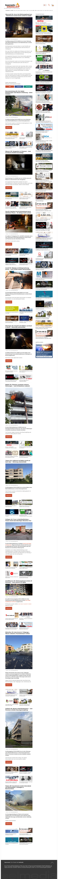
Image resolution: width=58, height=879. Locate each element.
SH (38, 10)
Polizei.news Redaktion (14, 117)
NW (33, 10)
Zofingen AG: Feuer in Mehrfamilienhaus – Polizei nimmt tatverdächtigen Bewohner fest (18, 520)
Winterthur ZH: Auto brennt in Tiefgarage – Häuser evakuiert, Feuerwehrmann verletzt (17, 633)
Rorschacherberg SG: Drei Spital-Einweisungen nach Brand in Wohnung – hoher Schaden (18, 93)
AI (17, 10)
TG (43, 10)
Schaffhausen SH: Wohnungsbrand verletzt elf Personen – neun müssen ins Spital (18, 581)
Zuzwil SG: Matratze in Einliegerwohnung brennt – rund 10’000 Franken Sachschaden (17, 268)
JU (29, 10)
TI (44, 10)
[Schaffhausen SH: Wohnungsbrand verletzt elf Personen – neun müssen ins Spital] (18, 589)
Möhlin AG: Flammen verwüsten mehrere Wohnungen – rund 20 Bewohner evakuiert (17, 385)
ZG (51, 10)
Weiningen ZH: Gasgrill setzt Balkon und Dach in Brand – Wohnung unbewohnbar (18, 326)
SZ (41, 10)
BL (20, 10)
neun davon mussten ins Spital (24, 603)
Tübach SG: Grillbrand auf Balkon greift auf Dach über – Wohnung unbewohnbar (17, 461)
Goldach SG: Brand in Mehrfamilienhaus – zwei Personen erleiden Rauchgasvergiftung (18, 709)
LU (30, 10)
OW (35, 10)
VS (48, 10)
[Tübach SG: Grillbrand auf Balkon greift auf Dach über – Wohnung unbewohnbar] (18, 474)
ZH (50, 10)
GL (26, 10)
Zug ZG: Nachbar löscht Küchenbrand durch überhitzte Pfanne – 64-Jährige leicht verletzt (18, 212)
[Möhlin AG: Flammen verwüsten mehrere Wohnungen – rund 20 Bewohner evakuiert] (18, 406)
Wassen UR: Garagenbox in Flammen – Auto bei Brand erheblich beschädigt (18, 152)
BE (18, 10)
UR (45, 10)
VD (47, 10)
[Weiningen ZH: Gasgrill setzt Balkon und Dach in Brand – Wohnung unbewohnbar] (18, 339)
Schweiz (11, 10)
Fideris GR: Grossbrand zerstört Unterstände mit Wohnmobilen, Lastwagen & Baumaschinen (18, 787)
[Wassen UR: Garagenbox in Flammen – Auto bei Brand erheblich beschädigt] (18, 164)
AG (14, 10)
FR (23, 10)
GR (27, 10)
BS (21, 10)
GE (24, 10)
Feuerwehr (8, 10)
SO (40, 10)
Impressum (7, 862)
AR (16, 10)
